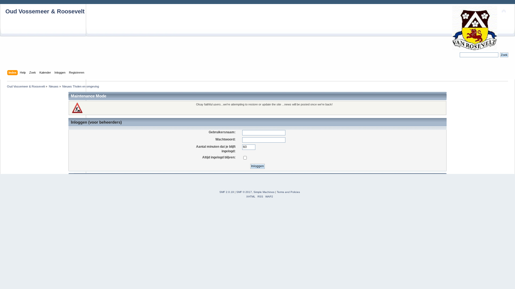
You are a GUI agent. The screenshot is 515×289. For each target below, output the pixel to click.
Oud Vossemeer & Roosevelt (44, 11)
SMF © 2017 (244, 192)
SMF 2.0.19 (226, 192)
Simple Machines (263, 192)
